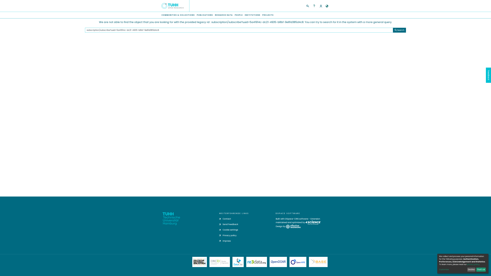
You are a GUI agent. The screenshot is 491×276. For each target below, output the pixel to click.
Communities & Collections (178, 15)
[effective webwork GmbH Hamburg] (293, 226)
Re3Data (257, 262)
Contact (227, 218)
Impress (227, 240)
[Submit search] (307, 5)
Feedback (488, 75)
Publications (205, 15)
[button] (326, 6)
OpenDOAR (278, 262)
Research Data (224, 15)
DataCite (238, 262)
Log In (321, 6)
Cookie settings (230, 229)
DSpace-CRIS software (296, 218)
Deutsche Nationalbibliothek (200, 262)
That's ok (481, 269)
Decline (471, 269)
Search (400, 30)
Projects (268, 15)
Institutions (252, 15)
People (239, 15)
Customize (444, 269)
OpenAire (298, 262)
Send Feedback (230, 224)
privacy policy (473, 264)
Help (314, 6)
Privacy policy (230, 235)
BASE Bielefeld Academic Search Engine (318, 262)
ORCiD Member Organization (220, 262)
